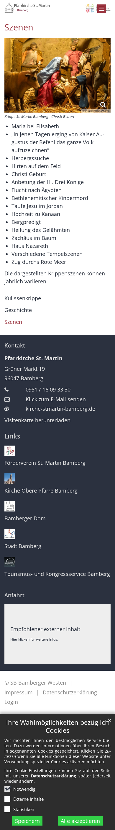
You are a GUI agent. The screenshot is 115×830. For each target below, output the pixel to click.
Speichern (27, 820)
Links (12, 436)
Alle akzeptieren (80, 820)
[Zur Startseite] (57, 7)
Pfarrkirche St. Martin (33, 358)
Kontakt (14, 345)
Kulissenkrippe (22, 298)
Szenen (18, 27)
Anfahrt (14, 595)
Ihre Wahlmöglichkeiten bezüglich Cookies (57, 726)
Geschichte (18, 310)
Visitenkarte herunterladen (37, 420)
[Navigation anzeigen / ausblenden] (101, 8)
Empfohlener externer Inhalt (45, 629)
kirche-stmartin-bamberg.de (60, 408)
